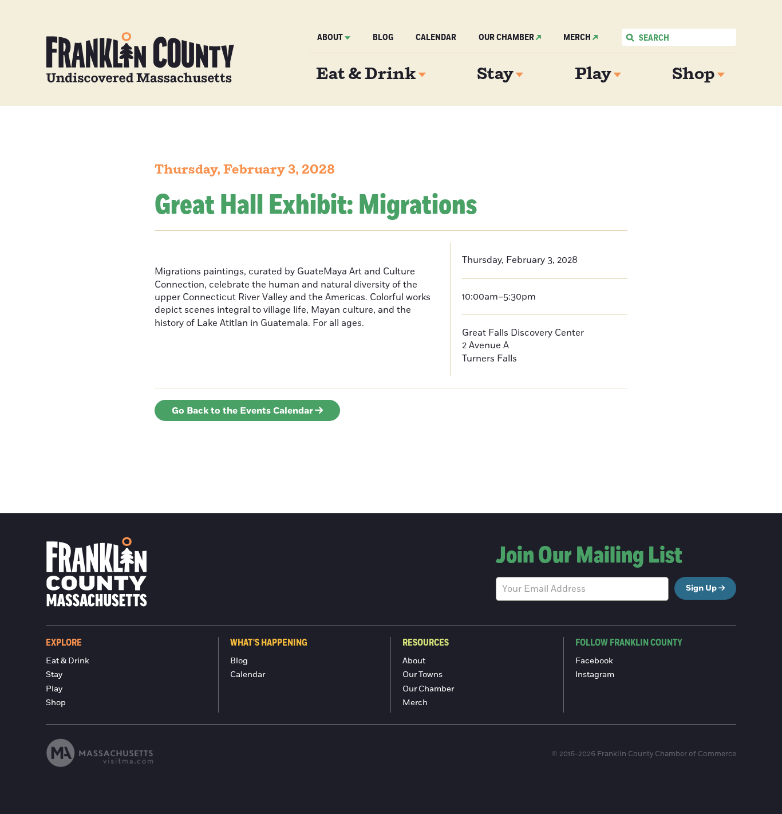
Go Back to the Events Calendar (242, 410)
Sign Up (701, 588)
